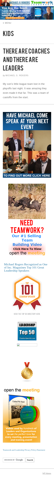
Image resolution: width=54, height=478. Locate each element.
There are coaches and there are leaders (26, 61)
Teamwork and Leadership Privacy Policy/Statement (24, 450)
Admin (46, 473)
